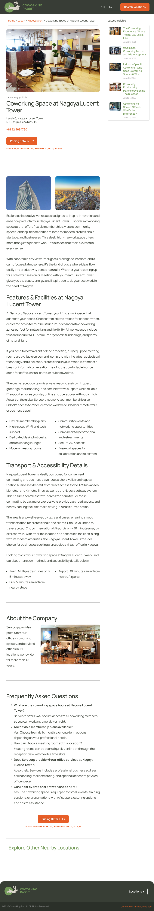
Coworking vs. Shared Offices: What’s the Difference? (132, 108)
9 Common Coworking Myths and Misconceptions (134, 51)
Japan (21, 20)
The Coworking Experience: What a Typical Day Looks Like (134, 33)
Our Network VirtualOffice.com (136, 906)
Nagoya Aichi (35, 20)
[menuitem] (103, 7)
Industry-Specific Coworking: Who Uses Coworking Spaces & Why (133, 69)
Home (11, 20)
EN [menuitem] (103, 7)
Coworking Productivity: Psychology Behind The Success (134, 89)
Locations (136, 891)
